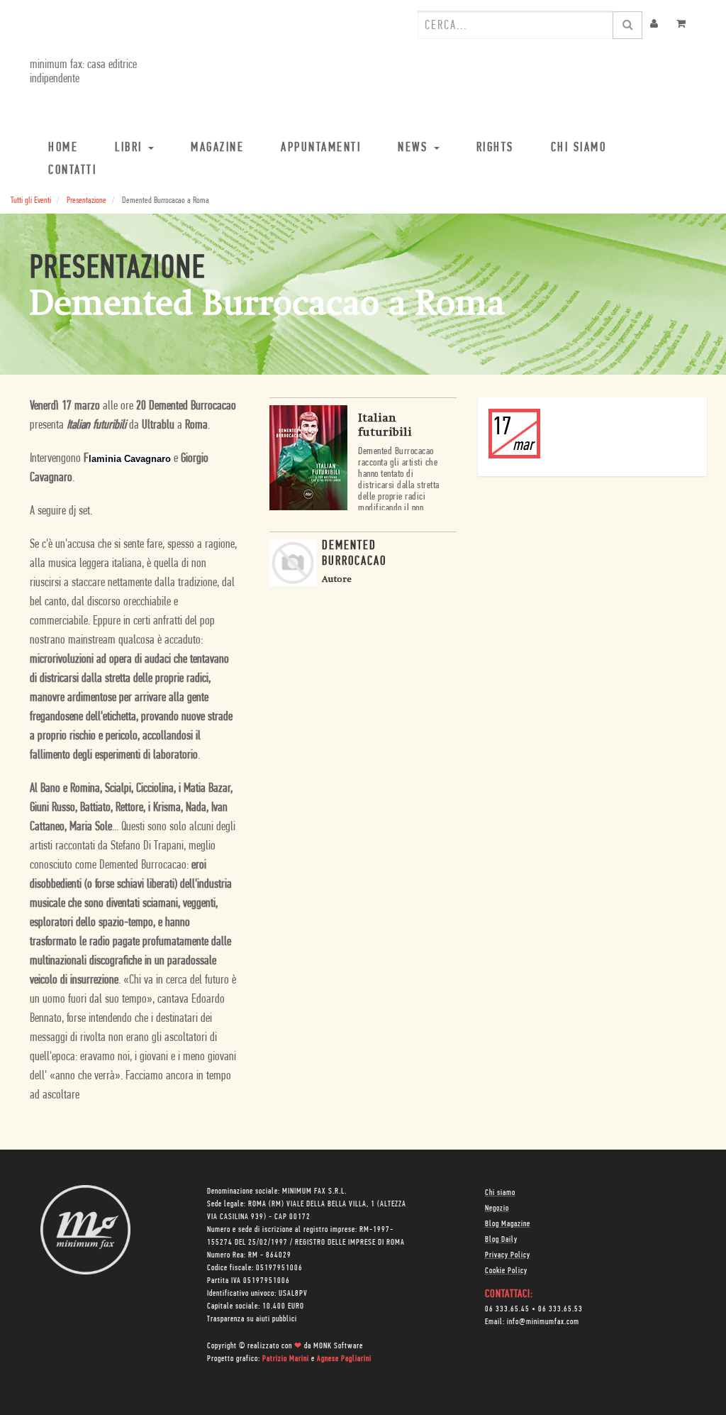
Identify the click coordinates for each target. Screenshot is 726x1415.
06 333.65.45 (507, 1309)
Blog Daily (501, 1239)
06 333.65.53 (560, 1309)
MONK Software (338, 1346)
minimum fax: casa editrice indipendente (83, 72)
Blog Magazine (507, 1224)
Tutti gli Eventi (31, 200)
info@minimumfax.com (543, 1322)
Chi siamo (500, 1193)
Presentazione (86, 200)
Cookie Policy (506, 1271)
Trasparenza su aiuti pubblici (252, 1319)
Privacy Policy (507, 1255)
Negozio (497, 1208)
